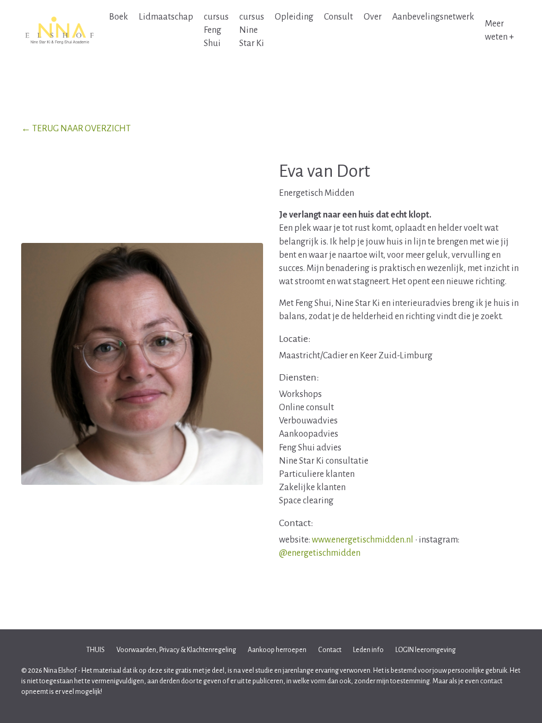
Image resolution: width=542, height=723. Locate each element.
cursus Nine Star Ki (251, 30)
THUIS (95, 650)
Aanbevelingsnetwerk (433, 17)
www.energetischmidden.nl (362, 540)
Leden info (368, 650)
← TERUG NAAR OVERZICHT (76, 128)
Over (373, 17)
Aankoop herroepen (277, 650)
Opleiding (294, 17)
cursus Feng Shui (216, 30)
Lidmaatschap (166, 17)
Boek (118, 17)
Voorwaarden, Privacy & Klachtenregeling (176, 650)
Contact (329, 650)
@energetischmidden (319, 553)
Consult (338, 17)
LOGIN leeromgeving (425, 650)
